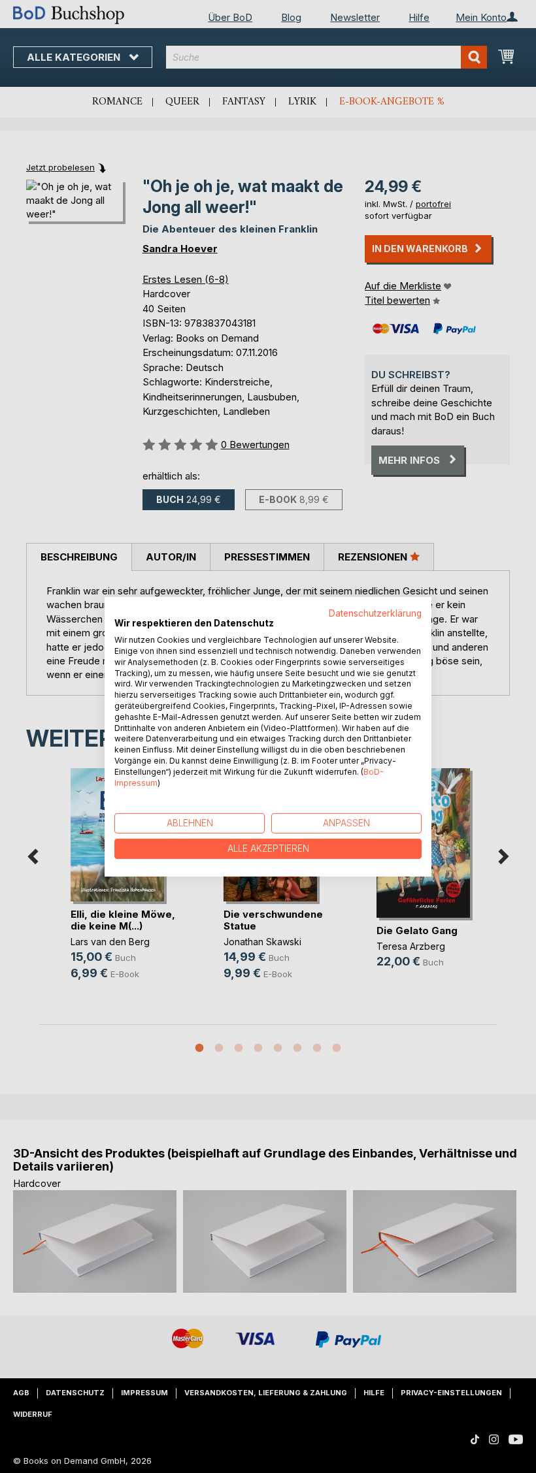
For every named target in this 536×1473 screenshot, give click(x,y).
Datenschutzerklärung (375, 612)
